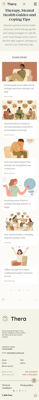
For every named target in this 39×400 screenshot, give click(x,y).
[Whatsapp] (35, 395)
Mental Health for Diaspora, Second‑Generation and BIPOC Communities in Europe (18, 126)
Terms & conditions (7, 386)
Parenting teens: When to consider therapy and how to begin (17, 203)
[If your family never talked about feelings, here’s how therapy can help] (19, 71)
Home (4, 363)
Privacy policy (26, 385)
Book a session (7, 366)
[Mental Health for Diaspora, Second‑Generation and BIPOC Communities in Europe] (19, 110)
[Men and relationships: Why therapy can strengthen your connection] (19, 148)
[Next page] (27, 290)
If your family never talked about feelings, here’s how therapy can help (19, 88)
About (4, 360)
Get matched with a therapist (29, 373)
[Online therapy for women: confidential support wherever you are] (19, 256)
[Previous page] (11, 290)
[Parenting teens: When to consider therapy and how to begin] (19, 187)
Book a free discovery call (8, 373)
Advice (22, 363)
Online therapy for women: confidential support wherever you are (18, 272)
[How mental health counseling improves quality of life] (19, 221)
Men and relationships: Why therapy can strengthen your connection (17, 165)
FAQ (21, 360)
